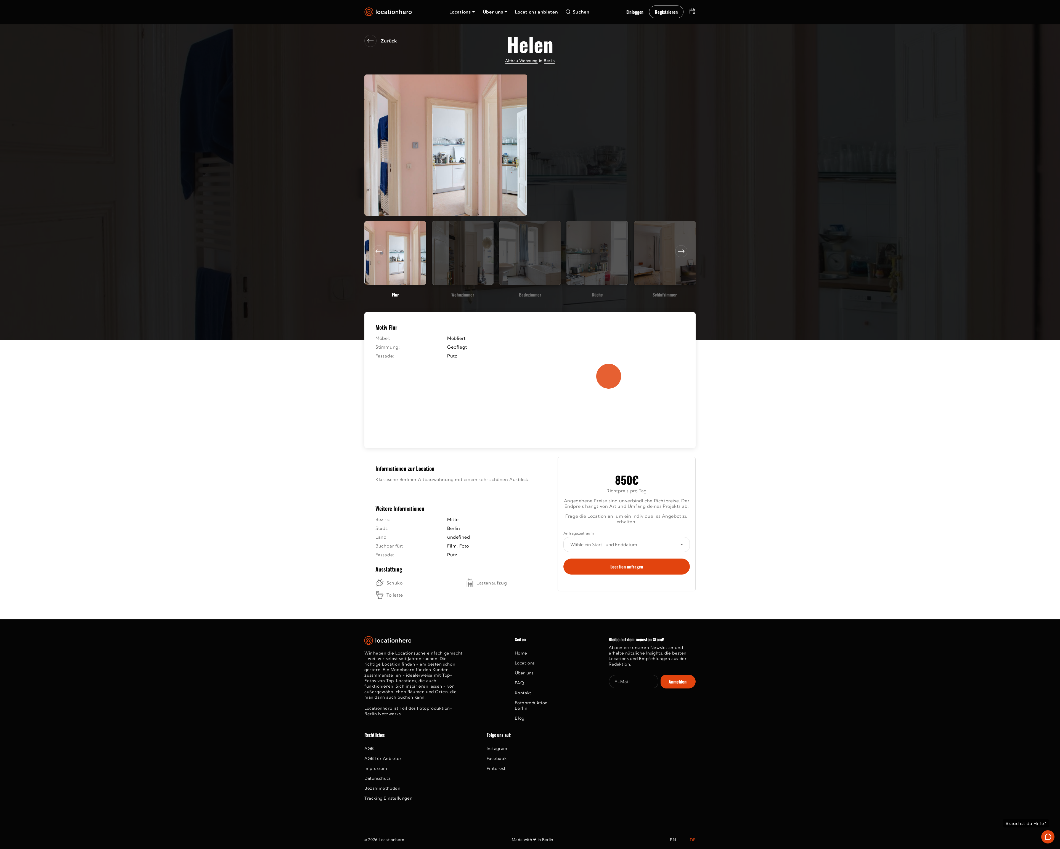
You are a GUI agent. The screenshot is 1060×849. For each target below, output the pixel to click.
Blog (519, 718)
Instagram (497, 748)
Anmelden (678, 681)
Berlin (549, 60)
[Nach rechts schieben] (681, 251)
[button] (462, 12)
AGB (369, 748)
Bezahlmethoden (382, 788)
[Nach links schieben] (379, 251)
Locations (525, 663)
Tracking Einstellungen (388, 798)
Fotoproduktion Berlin (531, 705)
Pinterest (496, 768)
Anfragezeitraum (578, 533)
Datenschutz (377, 778)
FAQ (519, 682)
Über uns (524, 673)
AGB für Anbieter (383, 758)
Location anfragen (626, 566)
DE (693, 840)
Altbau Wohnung (521, 60)
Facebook (497, 758)
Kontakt (523, 692)
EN (673, 840)
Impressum (375, 768)
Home (521, 653)
